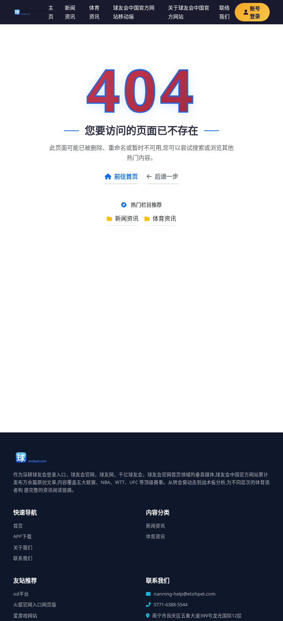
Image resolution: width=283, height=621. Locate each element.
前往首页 (126, 176)
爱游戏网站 (25, 616)
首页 (18, 526)
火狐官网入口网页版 (34, 604)
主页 (50, 12)
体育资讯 (94, 12)
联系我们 (22, 558)
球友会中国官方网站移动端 (133, 12)
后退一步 (166, 176)
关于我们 (22, 547)
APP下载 (22, 536)
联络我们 (224, 12)
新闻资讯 (70, 12)
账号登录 (255, 12)
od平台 (21, 594)
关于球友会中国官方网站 (188, 12)
